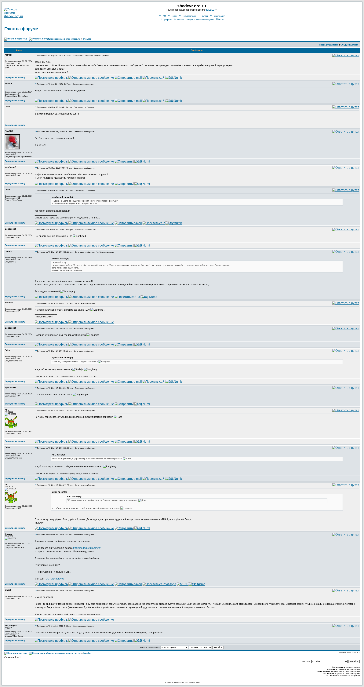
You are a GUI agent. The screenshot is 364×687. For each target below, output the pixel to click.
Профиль (167, 19)
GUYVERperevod (55, 578)
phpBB (176, 682)
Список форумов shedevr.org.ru (63, 39)
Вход (221, 19)
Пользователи (189, 16)
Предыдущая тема (328, 45)
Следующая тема (349, 45)
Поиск (174, 16)
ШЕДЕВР (211, 10)
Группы (204, 16)
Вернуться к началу (15, 77)
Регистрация (219, 16)
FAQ (164, 16)
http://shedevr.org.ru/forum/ (86, 548)
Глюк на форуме (21, 28)
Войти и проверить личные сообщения (195, 19)
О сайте (87, 39)
